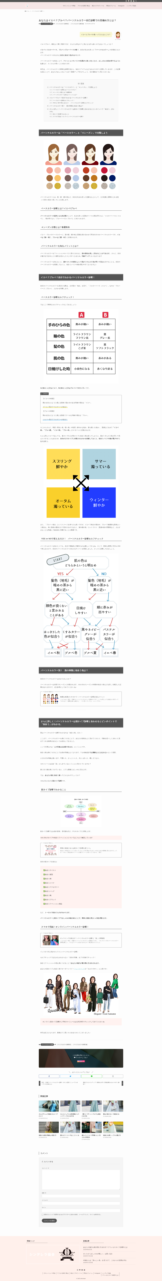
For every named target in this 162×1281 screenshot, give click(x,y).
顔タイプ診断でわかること (61, 114)
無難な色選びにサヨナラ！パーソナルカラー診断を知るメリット (82, 697)
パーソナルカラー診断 (46, 23)
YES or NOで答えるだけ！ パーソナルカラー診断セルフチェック (73, 103)
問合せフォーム (88, 1273)
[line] (129, 1)
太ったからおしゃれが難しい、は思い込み (97, 1255)
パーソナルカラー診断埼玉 (62, 23)
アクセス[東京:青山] (63, 1273)
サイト (44, 1207)
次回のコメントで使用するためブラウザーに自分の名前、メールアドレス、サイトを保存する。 (73, 1214)
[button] (49, 1076)
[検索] (136, 1)
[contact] (133, 1)
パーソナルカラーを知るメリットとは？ (65, 94)
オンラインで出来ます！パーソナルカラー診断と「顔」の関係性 (82, 938)
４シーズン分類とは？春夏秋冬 (62, 92)
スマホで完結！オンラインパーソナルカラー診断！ (68, 116)
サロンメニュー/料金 (49, 1273)
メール (45, 1200)
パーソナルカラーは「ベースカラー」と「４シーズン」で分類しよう (73, 87)
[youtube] (131, 1)
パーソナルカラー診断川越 (77, 23)
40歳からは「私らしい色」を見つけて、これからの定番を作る (105, 1261)
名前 (44, 1193)
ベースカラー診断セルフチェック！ (64, 100)
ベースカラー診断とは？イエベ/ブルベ (64, 90)
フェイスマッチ (79, 969)
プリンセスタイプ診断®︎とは (110, 1275)
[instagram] (126, 1)
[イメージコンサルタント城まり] (27, 6)
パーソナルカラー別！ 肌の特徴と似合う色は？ (66, 106)
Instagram (97, 1273)
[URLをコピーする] (113, 1076)
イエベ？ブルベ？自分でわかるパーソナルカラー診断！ (69, 98)
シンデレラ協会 (106, 1273)
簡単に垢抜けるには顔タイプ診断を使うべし (75, 848)
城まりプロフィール (76, 1273)
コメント (45, 1168)
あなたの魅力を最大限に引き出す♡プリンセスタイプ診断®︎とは (105, 1248)
